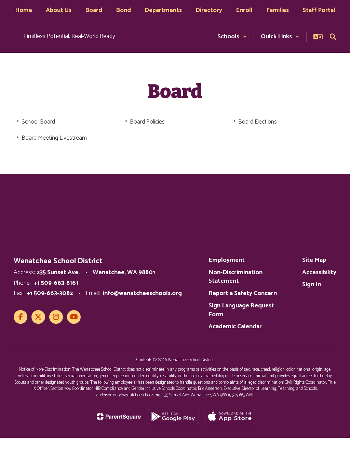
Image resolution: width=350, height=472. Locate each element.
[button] (232, 36)
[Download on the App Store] (229, 416)
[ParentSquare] (119, 416)
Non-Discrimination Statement (235, 276)
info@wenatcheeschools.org (142, 293)
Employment (226, 260)
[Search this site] (332, 36)
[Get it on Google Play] (173, 416)
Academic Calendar (235, 326)
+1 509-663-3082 (50, 293)
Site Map (314, 260)
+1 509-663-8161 (56, 283)
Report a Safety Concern (242, 293)
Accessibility (319, 272)
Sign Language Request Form (241, 310)
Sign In (311, 284)
